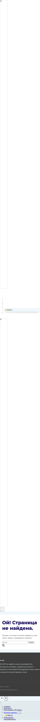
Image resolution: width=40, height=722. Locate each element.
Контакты (9, 301)
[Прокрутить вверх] (2, 699)
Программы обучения (14, 304)
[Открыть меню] (2, 609)
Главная (8, 299)
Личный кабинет (10, 713)
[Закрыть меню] (0, 702)
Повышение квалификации (10, 718)
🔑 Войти (8, 310)
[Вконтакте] (1, 293)
